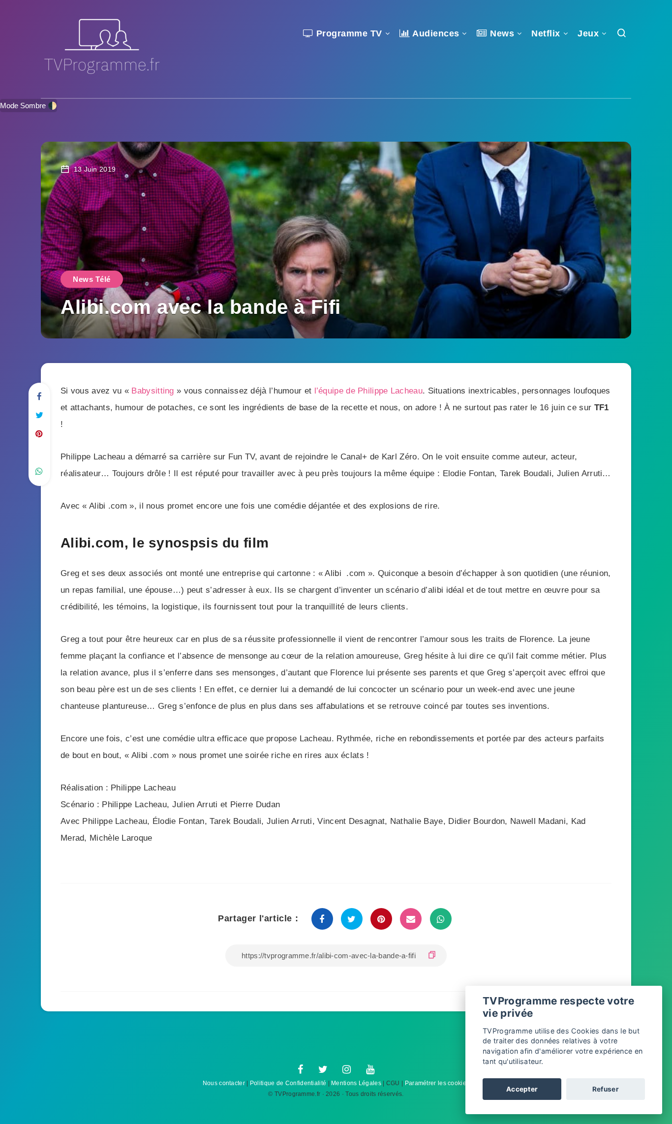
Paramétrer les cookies (437, 1083)
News (501, 33)
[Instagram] (346, 1070)
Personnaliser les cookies (589, 1061)
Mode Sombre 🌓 (28, 105)
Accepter (522, 1089)
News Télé (92, 279)
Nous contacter (224, 1083)
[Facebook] (300, 1070)
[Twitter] (323, 1070)
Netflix (545, 33)
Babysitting (152, 390)
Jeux (588, 33)
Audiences (434, 33)
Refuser (605, 1089)
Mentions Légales (356, 1083)
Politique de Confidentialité (288, 1083)
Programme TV (347, 33)
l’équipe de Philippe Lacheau (368, 390)
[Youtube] (370, 1070)
